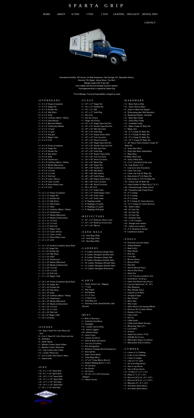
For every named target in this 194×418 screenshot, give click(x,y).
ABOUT (61, 14)
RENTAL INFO (150, 14)
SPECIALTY (133, 14)
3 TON (89, 14)
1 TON (104, 14)
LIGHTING (118, 14)
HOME (46, 14)
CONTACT (149, 22)
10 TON (75, 14)
